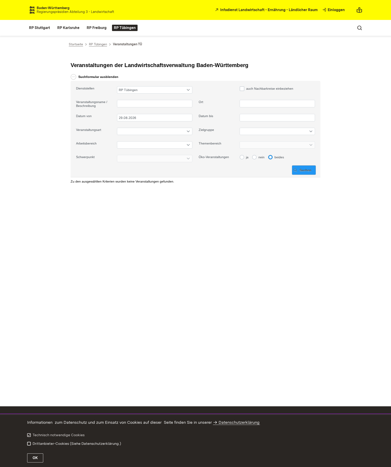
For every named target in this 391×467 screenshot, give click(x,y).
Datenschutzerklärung (239, 422)
